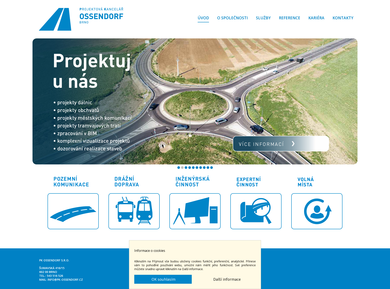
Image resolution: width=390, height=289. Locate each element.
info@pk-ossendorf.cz (65, 279)
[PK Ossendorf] (81, 20)
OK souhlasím (163, 279)
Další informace (227, 279)
